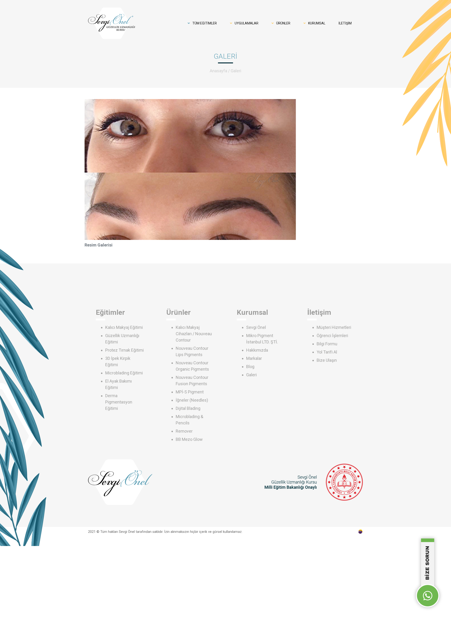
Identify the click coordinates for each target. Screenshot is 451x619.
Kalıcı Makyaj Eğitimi (124, 327)
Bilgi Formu (327, 343)
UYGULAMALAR (246, 23)
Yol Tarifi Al (327, 352)
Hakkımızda (257, 350)
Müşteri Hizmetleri (334, 327)
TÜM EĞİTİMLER (204, 23)
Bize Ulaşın (327, 360)
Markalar (254, 358)
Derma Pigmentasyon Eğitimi (118, 402)
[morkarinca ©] (360, 531)
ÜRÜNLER (283, 23)
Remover (184, 431)
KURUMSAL (316, 23)
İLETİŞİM (345, 23)
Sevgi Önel (256, 327)
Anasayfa (218, 70)
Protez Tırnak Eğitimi (124, 350)
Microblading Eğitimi (124, 372)
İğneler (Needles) (192, 400)
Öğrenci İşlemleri (332, 335)
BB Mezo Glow (189, 439)
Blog (250, 366)
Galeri (236, 70)
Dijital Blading (188, 408)
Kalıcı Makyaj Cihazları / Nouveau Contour (194, 333)
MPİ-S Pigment (190, 391)
